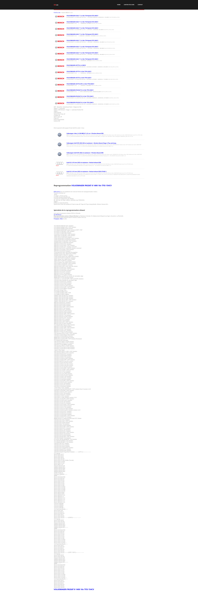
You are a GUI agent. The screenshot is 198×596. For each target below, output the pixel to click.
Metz (61, 218)
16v (99, 185)
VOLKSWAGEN (77, 185)
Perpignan (56, 218)
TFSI (104, 185)
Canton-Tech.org (129, 4)
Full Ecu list (57, 12)
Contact (140, 4)
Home (118, 4)
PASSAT (88, 185)
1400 (95, 185)
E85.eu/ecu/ (57, 191)
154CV (109, 185)
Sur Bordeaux (57, 214)
